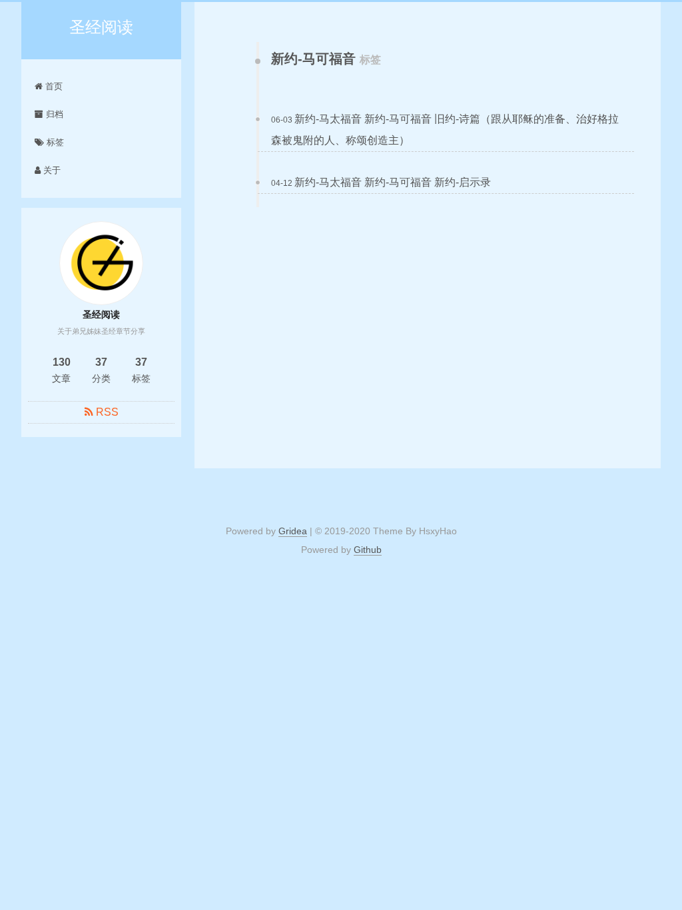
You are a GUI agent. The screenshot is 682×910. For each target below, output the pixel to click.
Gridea (292, 531)
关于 (51, 170)
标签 (54, 142)
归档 (53, 114)
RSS (107, 412)
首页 (53, 86)
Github (368, 549)
